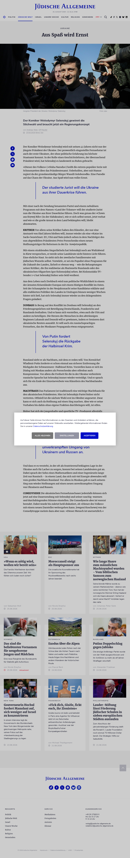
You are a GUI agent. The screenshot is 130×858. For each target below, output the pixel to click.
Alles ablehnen (42, 435)
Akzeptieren (89, 435)
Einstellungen (67, 435)
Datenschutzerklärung (43, 426)
